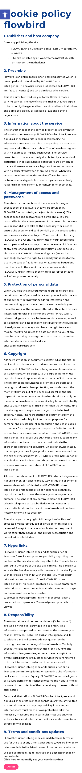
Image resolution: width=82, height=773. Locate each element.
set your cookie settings (48, 759)
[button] (5, 14)
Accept (11, 766)
